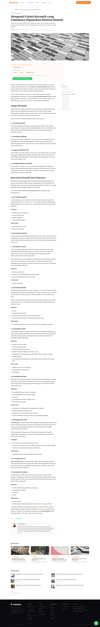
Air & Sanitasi (30, 609)
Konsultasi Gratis (83, 2)
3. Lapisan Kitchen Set (66, 91)
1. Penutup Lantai (65, 87)
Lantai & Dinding (31, 611)
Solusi (22, 2)
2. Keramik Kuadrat (66, 97)
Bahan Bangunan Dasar (31, 607)
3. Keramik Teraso (65, 99)
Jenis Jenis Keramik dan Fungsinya (68, 94)
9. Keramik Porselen (66, 108)
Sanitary (52, 615)
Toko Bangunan (42, 606)
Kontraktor (41, 608)
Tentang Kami (44, 2)
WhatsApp (19, 518)
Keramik (52, 607)
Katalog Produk (30, 2)
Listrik (29, 613)
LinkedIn (20, 532)
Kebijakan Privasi (78, 624)
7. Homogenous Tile (66, 105)
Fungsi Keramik (64, 86)
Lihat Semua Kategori (53, 618)
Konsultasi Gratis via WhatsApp (22, 78)
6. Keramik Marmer (66, 104)
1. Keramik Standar (66, 95)
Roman (15, 72)
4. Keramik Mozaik (65, 100)
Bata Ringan (53, 613)
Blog (50, 2)
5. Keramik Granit (65, 102)
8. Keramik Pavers (65, 107)
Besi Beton (53, 611)
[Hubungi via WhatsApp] (96, 623)
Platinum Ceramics (30, 72)
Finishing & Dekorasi (32, 615)
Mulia (21, 72)
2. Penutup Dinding (66, 89)
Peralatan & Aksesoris (30, 618)
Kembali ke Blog (16, 592)
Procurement (42, 612)
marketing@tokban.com (80, 608)
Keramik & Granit (17, 67)
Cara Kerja (37, 2)
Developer (41, 610)
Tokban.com (42, 509)
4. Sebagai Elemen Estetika (67, 92)
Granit (52, 609)
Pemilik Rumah (42, 614)
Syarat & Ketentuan (85, 624)
